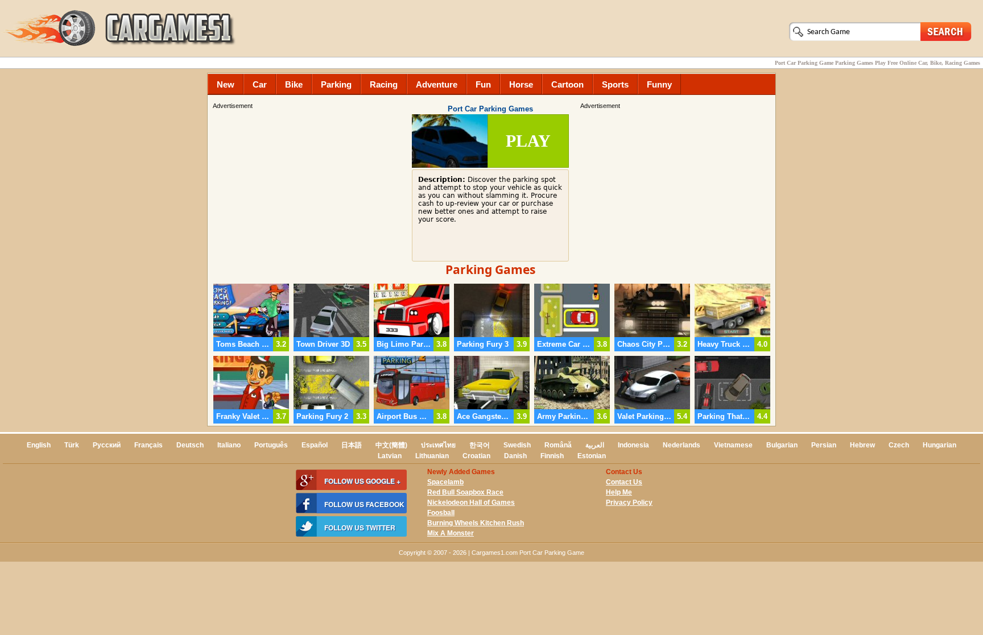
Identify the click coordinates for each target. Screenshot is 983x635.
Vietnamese (733, 445)
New (225, 84)
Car (260, 84)
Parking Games (490, 269)
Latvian (390, 456)
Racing (384, 84)
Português (271, 445)
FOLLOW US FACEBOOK (364, 504)
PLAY (528, 140)
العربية (594, 445)
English (39, 445)
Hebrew (862, 445)
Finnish (552, 456)
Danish (515, 456)
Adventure (436, 84)
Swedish (517, 445)
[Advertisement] (676, 190)
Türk (71, 445)
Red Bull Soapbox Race (465, 492)
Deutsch (190, 445)
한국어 (479, 445)
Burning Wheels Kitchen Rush (475, 523)
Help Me (619, 492)
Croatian (476, 456)
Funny (659, 84)
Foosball (441, 513)
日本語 (351, 445)
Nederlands (681, 445)
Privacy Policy (629, 503)
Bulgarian (782, 445)
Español (314, 445)
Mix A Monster (450, 533)
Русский (107, 445)
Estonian (591, 456)
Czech (899, 445)
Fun (483, 84)
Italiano (229, 445)
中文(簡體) (391, 445)
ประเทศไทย (438, 445)
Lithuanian (432, 456)
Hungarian (939, 445)
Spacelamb (445, 482)
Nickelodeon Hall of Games (471, 503)
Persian (823, 445)
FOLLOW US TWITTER (359, 527)
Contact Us (624, 482)
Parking (336, 84)
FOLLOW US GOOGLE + (362, 481)
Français (148, 445)
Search (946, 31)
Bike (294, 84)
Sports (615, 84)
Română (558, 445)
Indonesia (633, 445)
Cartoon (567, 84)
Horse (521, 84)
